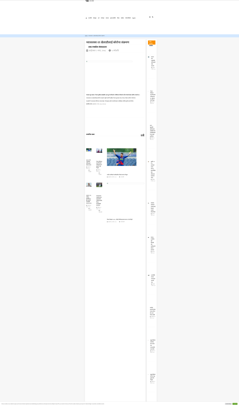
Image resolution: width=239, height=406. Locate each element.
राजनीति (90, 18)
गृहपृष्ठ (86, 36)
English (133, 18)
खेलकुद (94, 18)
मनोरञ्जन (102, 18)
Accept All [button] (235, 404)
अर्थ (98, 18)
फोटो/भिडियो (128, 18)
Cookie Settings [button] (228, 404)
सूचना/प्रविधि (113, 18)
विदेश (118, 18)
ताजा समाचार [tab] (151, 42)
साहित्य (122, 18)
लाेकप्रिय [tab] (151, 46)
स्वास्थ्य (107, 18)
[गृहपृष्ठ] (86, 18)
